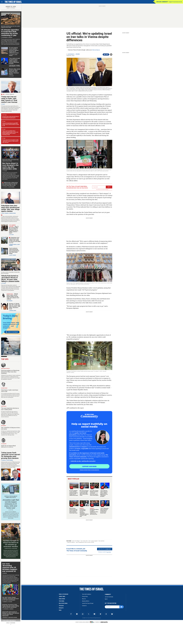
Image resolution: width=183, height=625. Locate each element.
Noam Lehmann (12, 66)
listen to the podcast (12, 332)
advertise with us (85, 601)
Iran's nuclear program (93, 540)
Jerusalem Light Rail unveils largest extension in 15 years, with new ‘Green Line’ (10, 504)
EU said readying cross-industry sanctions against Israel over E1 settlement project (73, 493)
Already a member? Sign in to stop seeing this (89, 469)
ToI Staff (12, 54)
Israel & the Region (76, 540)
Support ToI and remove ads (175, 1)
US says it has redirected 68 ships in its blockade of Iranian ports (10, 117)
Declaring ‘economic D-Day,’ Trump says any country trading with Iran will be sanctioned (10, 606)
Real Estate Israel (63, 603)
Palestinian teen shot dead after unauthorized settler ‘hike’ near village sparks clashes (10, 208)
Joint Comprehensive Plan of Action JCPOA (85, 542)
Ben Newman (3, 425)
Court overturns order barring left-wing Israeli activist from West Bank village (14, 251)
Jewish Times (62, 596)
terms (107, 189)
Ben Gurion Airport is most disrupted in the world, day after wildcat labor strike (84, 493)
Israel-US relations (71, 542)
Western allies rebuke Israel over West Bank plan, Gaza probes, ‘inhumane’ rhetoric (14, 71)
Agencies (10, 37)
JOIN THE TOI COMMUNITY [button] (104, 549)
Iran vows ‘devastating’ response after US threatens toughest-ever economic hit (9, 567)
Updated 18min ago (10, 94)
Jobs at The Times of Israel (87, 603)
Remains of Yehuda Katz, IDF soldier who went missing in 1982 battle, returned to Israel (14, 306)
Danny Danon (3, 406)
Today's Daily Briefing (10, 317)
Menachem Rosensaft (5, 368)
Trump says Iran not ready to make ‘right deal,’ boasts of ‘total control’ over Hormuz (9, 99)
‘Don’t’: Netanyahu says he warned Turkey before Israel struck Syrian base (104, 511)
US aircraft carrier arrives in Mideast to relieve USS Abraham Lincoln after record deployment (10, 613)
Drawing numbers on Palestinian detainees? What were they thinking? (10, 372)
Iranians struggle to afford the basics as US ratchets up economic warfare (11, 543)
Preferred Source (96, 49)
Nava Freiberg (9, 300)
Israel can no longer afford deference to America (8, 446)
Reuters (11, 65)
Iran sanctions (101, 540)
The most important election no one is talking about (10, 408)
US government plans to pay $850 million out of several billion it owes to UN (10, 124)
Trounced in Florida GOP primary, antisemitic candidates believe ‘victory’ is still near (84, 512)
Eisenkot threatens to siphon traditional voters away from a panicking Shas (94, 511)
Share (106, 54)
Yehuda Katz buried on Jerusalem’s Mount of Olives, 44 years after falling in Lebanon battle (10, 278)
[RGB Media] (92, 622)
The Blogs (61, 605)
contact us (84, 605)
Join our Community (162, 1)
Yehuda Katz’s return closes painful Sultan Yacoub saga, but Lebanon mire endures (13, 296)
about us (84, 598)
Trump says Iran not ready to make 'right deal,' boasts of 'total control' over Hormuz (10, 141)
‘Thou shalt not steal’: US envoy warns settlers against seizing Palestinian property (104, 493)
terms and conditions (86, 594)
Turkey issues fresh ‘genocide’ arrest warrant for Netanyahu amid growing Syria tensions (10, 455)
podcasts (61, 607)
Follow (77, 54)
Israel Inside (62, 598)
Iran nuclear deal (84, 540)
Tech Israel (61, 601)
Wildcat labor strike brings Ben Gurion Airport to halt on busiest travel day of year (73, 511)
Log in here (108, 551)
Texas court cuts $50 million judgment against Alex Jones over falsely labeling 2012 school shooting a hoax (10, 132)
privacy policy (85, 596)
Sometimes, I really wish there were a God (9, 390)
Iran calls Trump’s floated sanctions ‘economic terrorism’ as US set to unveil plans (94, 493)
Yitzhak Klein (3, 443)
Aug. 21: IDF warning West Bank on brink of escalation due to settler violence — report (14, 230)
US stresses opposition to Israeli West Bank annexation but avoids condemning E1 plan (10, 32)
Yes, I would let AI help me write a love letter (10, 428)
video (60, 610)
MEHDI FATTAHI (8, 548)
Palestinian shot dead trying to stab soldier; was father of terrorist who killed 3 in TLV (14, 240)
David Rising (14, 548)
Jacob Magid (71, 54)
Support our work (89, 466)
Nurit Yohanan (17, 65)
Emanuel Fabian (13, 213)
